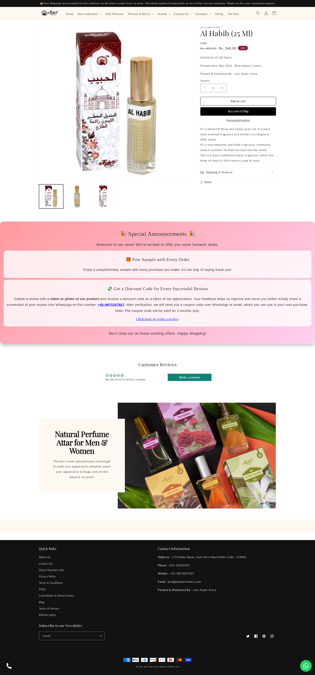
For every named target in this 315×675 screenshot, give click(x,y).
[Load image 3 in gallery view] (103, 196)
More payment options (238, 120)
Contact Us (46, 563)
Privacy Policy (47, 576)
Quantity (205, 80)
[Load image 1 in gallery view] (51, 196)
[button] (89, 14)
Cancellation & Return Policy (56, 595)
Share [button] (208, 182)
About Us (44, 557)
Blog (41, 602)
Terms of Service (49, 608)
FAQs (42, 589)
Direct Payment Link (51, 570)
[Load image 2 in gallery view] (77, 196)
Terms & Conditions (51, 582)
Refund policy (47, 614)
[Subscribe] (100, 636)
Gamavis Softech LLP (169, 667)
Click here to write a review (157, 319)
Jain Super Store (151, 667)
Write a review (189, 377)
